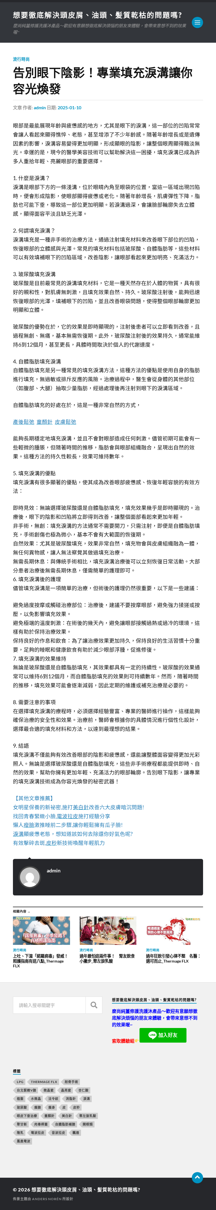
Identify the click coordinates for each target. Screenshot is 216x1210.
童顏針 (49, 1116)
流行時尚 (21, 59)
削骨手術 (71, 1082)
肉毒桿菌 (41, 1124)
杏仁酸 (83, 1090)
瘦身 (51, 1107)
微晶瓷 (49, 1090)
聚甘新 (22, 1124)
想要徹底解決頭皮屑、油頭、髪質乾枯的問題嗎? (97, 15)
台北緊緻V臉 (26, 1090)
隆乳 (20, 1132)
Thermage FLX (44, 1082)
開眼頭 (88, 1124)
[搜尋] (94, 1005)
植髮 (20, 1098)
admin (40, 107)
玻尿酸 (22, 1107)
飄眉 (76, 1132)
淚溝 (86, 1098)
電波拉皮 (37, 1132)
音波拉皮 (58, 1132)
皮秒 (76, 1107)
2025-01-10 (69, 107)
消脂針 (71, 1098)
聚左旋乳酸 (87, 1116)
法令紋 (53, 1098)
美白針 (67, 1116)
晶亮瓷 (66, 1090)
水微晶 (36, 1098)
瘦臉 (37, 1107)
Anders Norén (47, 1199)
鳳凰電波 (23, 1141)
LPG (20, 1082)
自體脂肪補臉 (65, 1124)
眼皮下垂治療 (27, 1116)
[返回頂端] (197, 1177)
